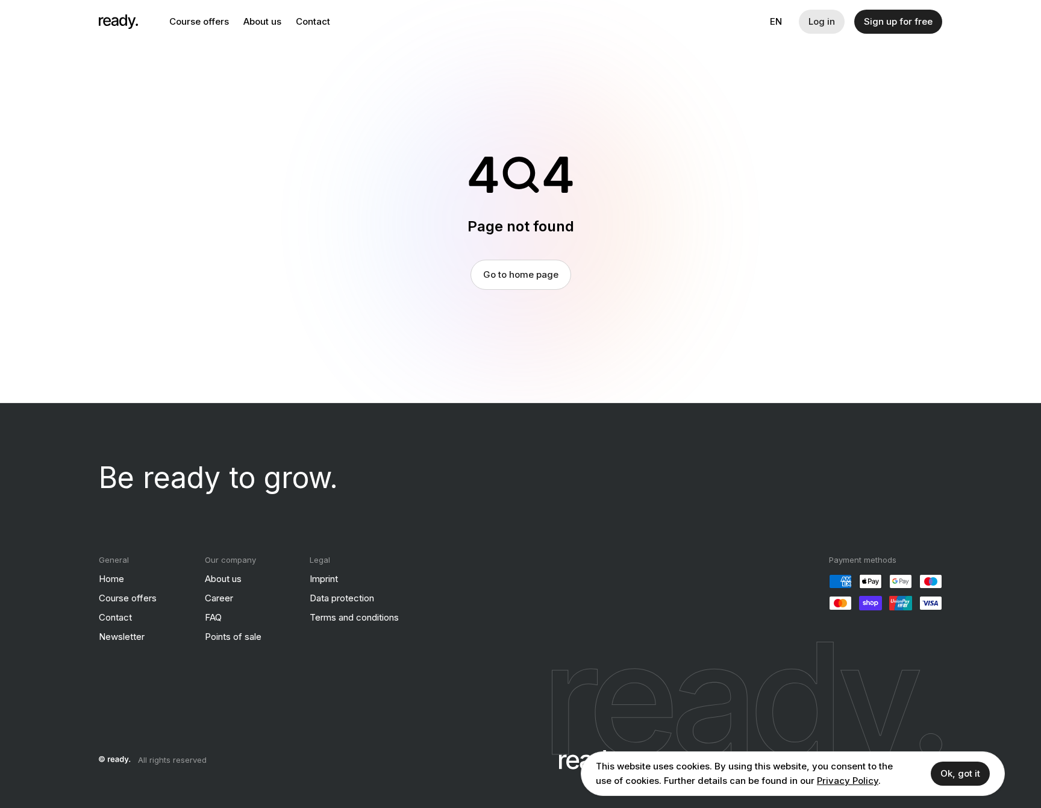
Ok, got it (960, 773)
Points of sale (233, 636)
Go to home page (520, 274)
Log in (821, 21)
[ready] (118, 21)
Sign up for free (898, 21)
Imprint (324, 578)
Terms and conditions (354, 617)
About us (262, 21)
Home (111, 578)
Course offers (199, 21)
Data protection (342, 598)
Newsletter (122, 636)
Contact (313, 21)
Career (219, 598)
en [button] (776, 21)
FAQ (213, 617)
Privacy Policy (847, 780)
